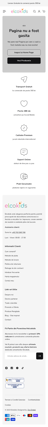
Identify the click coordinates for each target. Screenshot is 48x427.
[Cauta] (34, 11)
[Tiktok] (22, 368)
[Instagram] (6, 368)
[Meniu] (4, 11)
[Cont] (39, 11)
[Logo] (19, 11)
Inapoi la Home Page (24, 52)
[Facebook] (12, 368)
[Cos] (43, 11)
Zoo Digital (32, 410)
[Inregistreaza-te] (39, 356)
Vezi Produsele (24, 60)
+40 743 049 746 (18, 232)
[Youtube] (17, 368)
